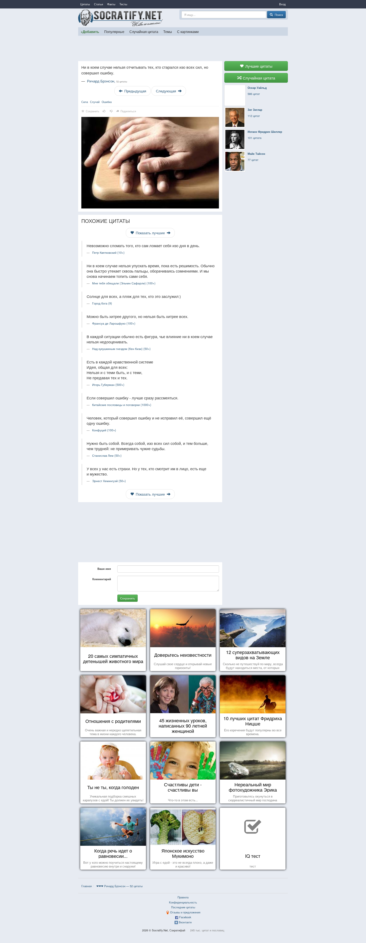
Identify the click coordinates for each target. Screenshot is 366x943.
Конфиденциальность (183, 902)
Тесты (123, 4)
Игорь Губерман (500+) (108, 384)
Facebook (185, 917)
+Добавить (90, 31)
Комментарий (101, 579)
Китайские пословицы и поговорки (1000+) (121, 405)
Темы (167, 31)
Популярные (114, 31)
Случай (95, 102)
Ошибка (107, 102)
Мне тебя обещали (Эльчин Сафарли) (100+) (123, 283)
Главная (86, 886)
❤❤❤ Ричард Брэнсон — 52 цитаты (119, 886)
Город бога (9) (102, 303)
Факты (111, 4)
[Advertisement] (183, 48)
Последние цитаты (183, 907)
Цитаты (85, 4)
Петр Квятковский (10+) (108, 252)
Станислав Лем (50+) (107, 455)
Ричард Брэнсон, (107, 81)
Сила (84, 102)
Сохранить (127, 598)
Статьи (98, 4)
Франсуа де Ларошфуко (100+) (113, 323)
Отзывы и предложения (185, 912)
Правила (183, 897)
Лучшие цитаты (258, 66)
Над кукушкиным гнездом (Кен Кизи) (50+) (121, 349)
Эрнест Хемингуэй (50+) (109, 481)
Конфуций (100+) (104, 430)
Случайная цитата (143, 31)
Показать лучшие (150, 232)
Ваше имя (104, 569)
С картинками (188, 31)
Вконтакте (185, 922)
